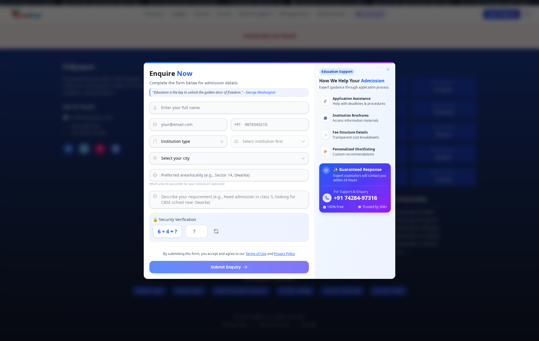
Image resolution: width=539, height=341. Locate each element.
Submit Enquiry (226, 267)
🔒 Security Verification (174, 219)
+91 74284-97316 (355, 198)
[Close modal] (388, 69)
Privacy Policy (284, 253)
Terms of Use (256, 253)
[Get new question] (216, 231)
